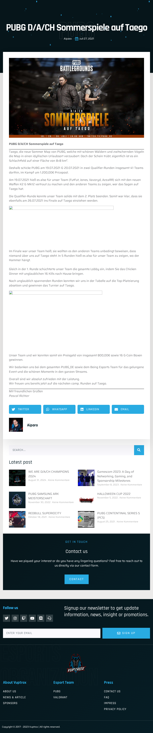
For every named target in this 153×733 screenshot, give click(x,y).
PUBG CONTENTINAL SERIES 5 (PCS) (118, 515)
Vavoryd (95, 179)
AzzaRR (107, 179)
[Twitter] (6, 618)
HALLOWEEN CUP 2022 (113, 493)
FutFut (74, 179)
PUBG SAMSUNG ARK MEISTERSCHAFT (43, 496)
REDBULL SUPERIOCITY (44, 513)
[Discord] (40, 618)
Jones (84, 179)
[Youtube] (32, 618)
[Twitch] (23, 618)
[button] (25, 409)
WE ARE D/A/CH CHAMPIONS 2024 (48, 474)
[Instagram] (15, 618)
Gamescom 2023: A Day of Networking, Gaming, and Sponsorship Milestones (115, 476)
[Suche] (139, 450)
